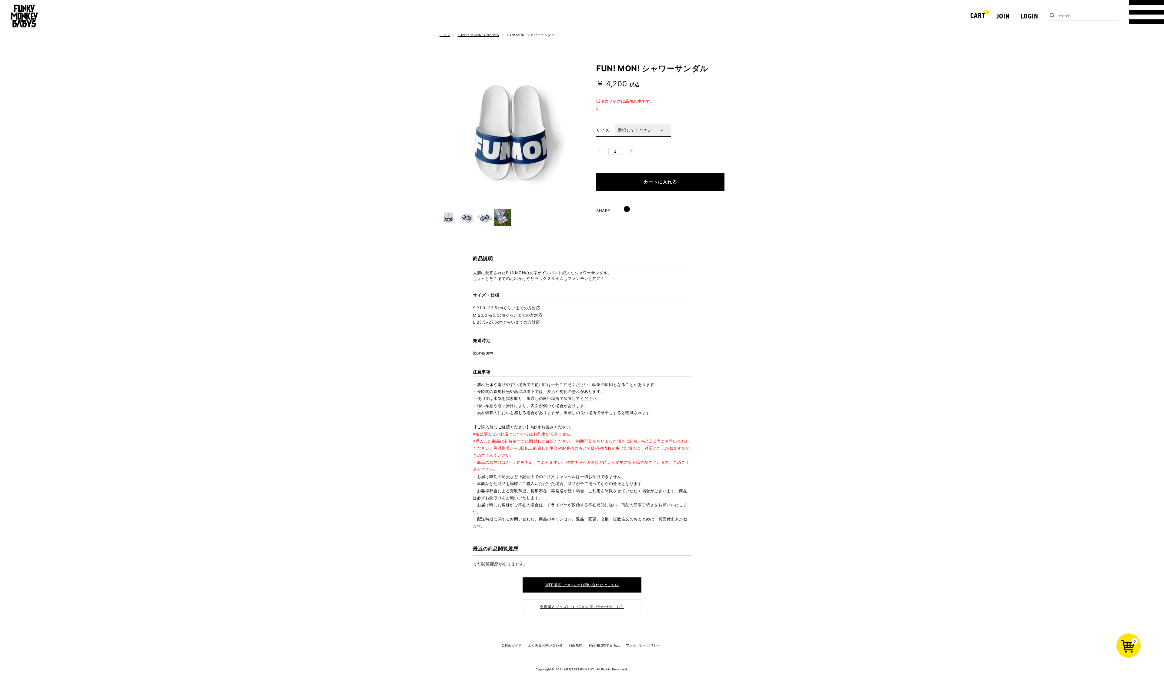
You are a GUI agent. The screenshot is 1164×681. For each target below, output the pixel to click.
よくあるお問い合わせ (545, 645)
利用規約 (576, 645)
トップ (445, 35)
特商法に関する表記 (604, 645)
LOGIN (1029, 16)
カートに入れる (660, 182)
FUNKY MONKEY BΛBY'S (478, 35)
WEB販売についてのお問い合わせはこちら (582, 585)
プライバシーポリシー (643, 645)
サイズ (603, 130)
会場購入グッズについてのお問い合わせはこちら (582, 606)
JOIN (1003, 16)
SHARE (603, 210)
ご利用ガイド (511, 645)
